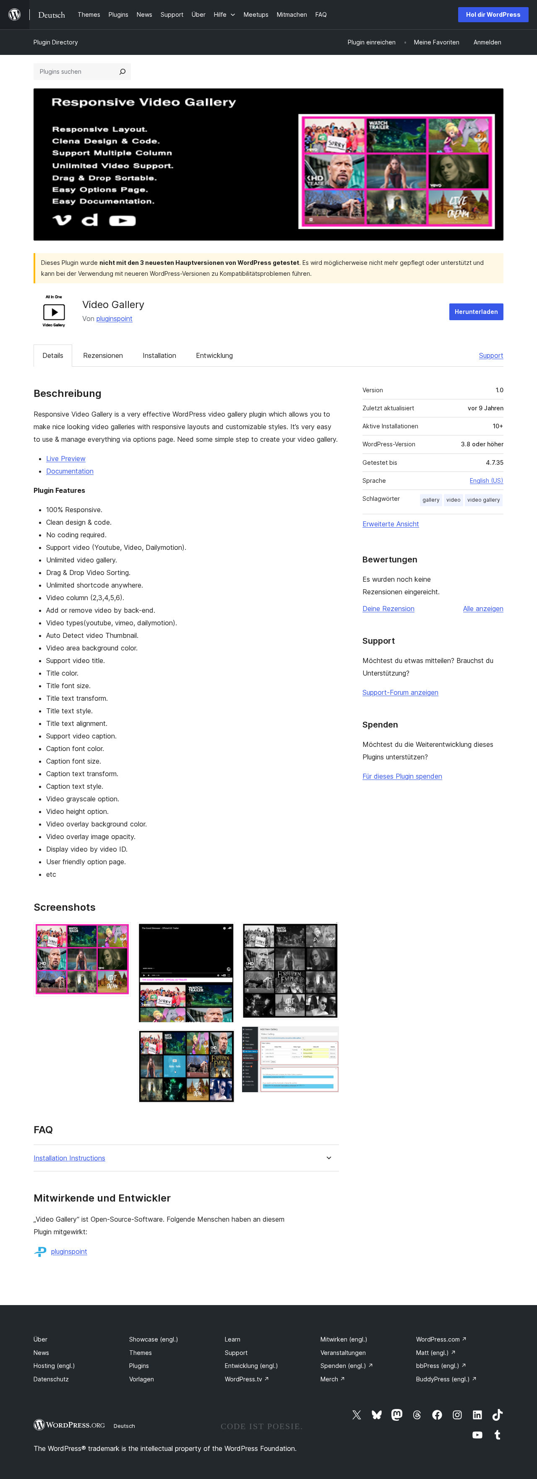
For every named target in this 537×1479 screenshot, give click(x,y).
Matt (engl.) (436, 1352)
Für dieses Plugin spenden (402, 776)
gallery (431, 500)
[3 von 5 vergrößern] (223, 1040)
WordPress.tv (247, 1379)
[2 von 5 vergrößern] (223, 933)
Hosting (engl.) (54, 1365)
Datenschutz (51, 1379)
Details (52, 355)
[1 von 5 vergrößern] (119, 933)
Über (40, 1339)
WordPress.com (441, 1339)
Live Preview (66, 458)
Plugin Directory (56, 42)
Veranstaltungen (343, 1352)
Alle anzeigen (483, 608)
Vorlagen (141, 1379)
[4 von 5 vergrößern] (327, 933)
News (41, 1352)
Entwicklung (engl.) (251, 1365)
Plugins (139, 1365)
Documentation (70, 471)
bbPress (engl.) (441, 1365)
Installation (159, 355)
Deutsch (124, 1425)
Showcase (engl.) (153, 1339)
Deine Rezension (388, 608)
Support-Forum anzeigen (400, 692)
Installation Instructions (69, 1158)
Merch (333, 1379)
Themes (140, 1352)
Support (491, 355)
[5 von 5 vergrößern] (327, 1037)
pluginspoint (114, 318)
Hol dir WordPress (493, 14)
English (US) (486, 480)
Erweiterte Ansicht (390, 524)
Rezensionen (103, 355)
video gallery (483, 500)
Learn (232, 1339)
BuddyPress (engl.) (446, 1379)
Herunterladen (476, 311)
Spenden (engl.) (347, 1365)
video (453, 500)
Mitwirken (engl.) (344, 1339)
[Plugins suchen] (122, 71)
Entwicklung (214, 355)
